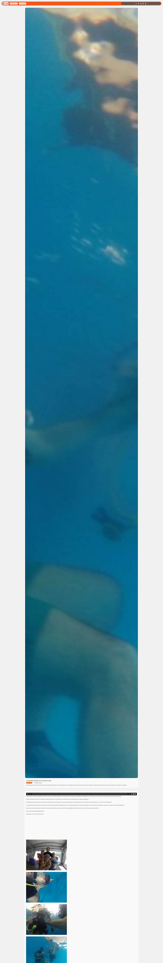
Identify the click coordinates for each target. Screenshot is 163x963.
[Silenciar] (131, 794)
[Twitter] (138, 3)
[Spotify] (146, 3)
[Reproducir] (27, 794)
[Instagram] (136, 3)
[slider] (134, 794)
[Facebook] (141, 3)
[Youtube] (143, 3)
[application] (81, 794)
